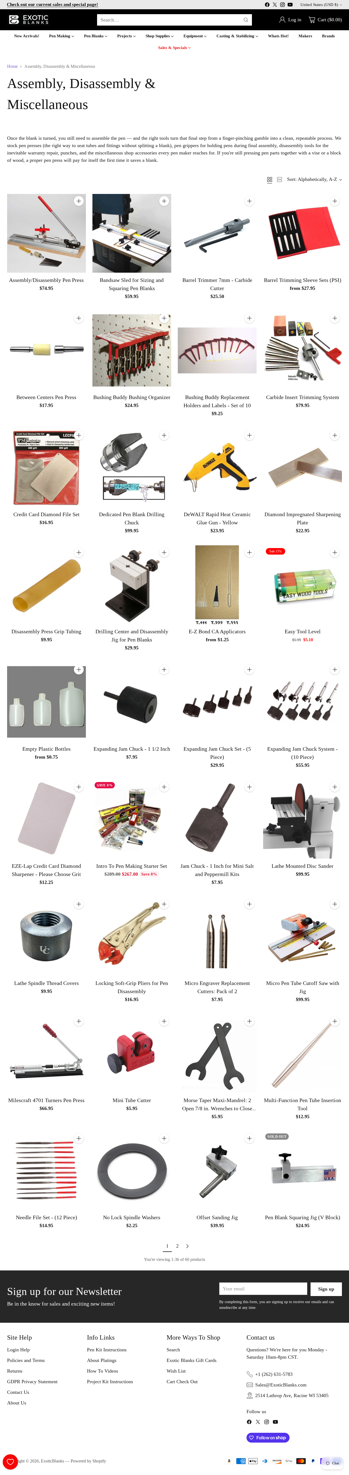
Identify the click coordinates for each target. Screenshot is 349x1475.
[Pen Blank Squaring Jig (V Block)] (302, 1170)
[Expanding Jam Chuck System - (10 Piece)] (302, 701)
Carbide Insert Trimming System (302, 397)
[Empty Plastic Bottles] (46, 701)
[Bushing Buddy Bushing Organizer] (131, 350)
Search (173, 1349)
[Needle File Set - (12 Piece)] (46, 1170)
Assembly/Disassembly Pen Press (46, 280)
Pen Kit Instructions (107, 1349)
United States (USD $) (319, 4)
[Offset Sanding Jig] (217, 1170)
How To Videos (102, 1371)
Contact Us (18, 1392)
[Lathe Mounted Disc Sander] (302, 819)
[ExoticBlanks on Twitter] (275, 6)
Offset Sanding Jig (217, 1217)
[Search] (246, 20)
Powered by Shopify (88, 1461)
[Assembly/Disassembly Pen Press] (46, 233)
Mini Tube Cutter (132, 1100)
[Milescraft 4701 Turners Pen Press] (46, 1053)
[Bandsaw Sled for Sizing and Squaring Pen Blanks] (131, 233)
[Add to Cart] (79, 201)
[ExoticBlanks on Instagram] (282, 6)
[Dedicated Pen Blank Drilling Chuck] (131, 467)
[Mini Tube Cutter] (131, 1053)
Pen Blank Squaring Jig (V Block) (302, 1217)
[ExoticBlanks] (28, 20)
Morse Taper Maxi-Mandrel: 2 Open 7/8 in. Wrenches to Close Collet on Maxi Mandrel (217, 1108)
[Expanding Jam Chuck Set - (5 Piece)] (217, 701)
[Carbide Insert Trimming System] (302, 350)
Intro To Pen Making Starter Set (131, 866)
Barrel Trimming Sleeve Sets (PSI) (302, 280)
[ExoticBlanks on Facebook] (267, 6)
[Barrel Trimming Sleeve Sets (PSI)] (302, 233)
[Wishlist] (10, 1462)
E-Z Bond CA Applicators (217, 631)
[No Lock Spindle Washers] (131, 1170)
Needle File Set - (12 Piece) (46, 1217)
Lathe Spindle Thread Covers (46, 983)
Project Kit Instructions (110, 1381)
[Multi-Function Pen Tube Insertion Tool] (302, 1053)
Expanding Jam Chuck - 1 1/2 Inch (132, 749)
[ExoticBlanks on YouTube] (290, 6)
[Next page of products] (187, 1246)
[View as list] (279, 179)
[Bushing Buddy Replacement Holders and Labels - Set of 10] (217, 350)
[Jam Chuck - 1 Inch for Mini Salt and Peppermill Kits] (217, 819)
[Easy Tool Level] (302, 584)
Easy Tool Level (303, 631)
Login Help (18, 1349)
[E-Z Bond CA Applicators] (217, 584)
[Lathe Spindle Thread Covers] (46, 936)
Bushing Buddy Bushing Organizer (131, 397)
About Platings (101, 1360)
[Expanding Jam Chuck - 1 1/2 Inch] (131, 701)
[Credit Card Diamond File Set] (46, 467)
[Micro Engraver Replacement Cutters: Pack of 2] (217, 936)
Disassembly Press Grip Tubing (46, 631)
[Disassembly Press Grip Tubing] (46, 584)
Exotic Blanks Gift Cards (191, 1360)
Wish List (176, 1371)
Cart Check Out (182, 1381)
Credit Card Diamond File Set (46, 514)
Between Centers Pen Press (46, 397)
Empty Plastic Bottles (46, 749)
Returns (14, 1371)
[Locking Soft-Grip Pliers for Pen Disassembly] (131, 936)
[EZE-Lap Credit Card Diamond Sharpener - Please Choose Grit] (46, 819)
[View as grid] (269, 179)
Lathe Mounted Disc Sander (302, 866)
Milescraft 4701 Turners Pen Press (46, 1100)
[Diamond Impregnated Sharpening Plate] (302, 467)
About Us (16, 1403)
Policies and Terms (26, 1360)
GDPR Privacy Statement (32, 1381)
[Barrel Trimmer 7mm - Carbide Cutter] (217, 233)
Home (12, 66)
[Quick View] (79, 213)
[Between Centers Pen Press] (46, 350)
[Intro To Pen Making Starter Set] (131, 819)
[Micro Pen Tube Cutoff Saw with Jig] (302, 936)
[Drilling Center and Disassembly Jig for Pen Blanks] (131, 584)
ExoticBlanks (52, 1461)
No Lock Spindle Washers (131, 1217)
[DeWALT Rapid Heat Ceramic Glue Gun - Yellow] (217, 467)
